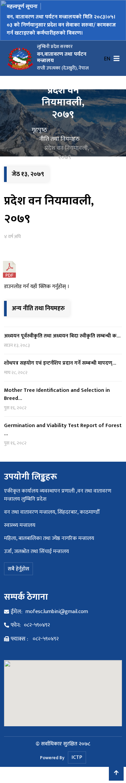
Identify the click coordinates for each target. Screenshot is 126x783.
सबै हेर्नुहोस (18, 568)
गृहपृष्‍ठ (39, 130)
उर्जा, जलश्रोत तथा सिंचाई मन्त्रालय (36, 551)
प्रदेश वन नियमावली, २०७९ (49, 210)
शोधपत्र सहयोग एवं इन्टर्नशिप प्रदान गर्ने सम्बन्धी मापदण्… (60, 363)
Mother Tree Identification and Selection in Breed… (57, 394)
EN (107, 59)
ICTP (77, 757)
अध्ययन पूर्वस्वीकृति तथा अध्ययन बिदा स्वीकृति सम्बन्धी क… (62, 335)
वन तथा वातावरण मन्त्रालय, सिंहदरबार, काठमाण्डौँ (51, 512)
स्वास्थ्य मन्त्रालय (19, 525)
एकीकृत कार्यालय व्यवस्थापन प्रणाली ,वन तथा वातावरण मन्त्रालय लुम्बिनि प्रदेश (57, 495)
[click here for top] (116, 773)
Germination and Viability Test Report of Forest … (63, 429)
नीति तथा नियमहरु (59, 139)
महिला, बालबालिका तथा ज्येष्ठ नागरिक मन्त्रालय (49, 538)
